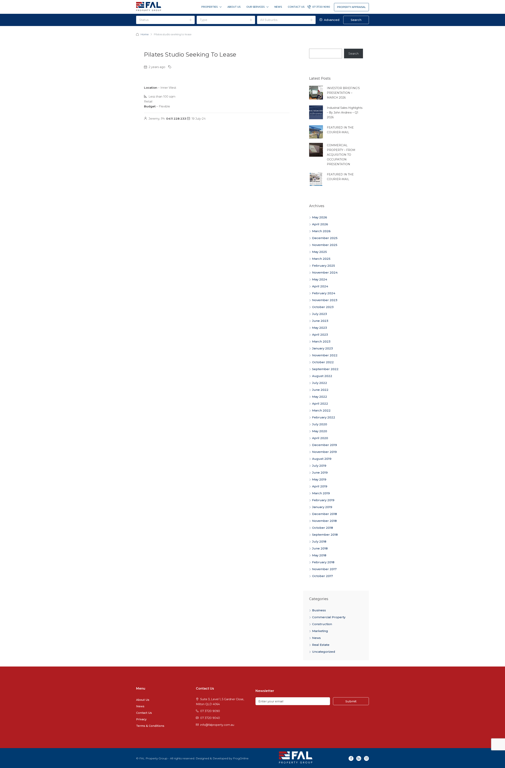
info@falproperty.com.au (217, 725)
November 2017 (324, 569)
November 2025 (324, 245)
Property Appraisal (351, 7)
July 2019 (319, 465)
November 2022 (325, 355)
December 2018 (324, 514)
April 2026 (320, 224)
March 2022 (321, 410)
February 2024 (323, 293)
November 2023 (324, 300)
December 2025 (325, 238)
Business (319, 610)
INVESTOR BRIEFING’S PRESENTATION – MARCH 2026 (343, 92)
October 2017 (322, 576)
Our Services (255, 6)
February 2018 (323, 562)
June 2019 (320, 472)
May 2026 (319, 217)
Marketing (320, 631)
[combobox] (165, 20)
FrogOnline (241, 758)
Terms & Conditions (150, 726)
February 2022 (323, 417)
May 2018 (319, 555)
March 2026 (321, 231)
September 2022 (325, 369)
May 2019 (319, 479)
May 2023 (319, 328)
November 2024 (325, 272)
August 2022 (322, 376)
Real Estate (320, 645)
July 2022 (319, 383)
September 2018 (325, 534)
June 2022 (320, 390)
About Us (233, 6)
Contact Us (296, 6)
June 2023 (320, 321)
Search (356, 20)
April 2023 (320, 334)
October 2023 (323, 307)
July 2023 (319, 314)
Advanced (331, 20)
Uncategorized (323, 651)
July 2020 (319, 424)
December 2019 (324, 445)
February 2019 (323, 500)
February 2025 (323, 265)
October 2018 (322, 528)
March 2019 (321, 493)
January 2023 (322, 348)
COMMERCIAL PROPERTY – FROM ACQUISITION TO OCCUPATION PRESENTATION (341, 154)
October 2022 (323, 362)
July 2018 (319, 541)
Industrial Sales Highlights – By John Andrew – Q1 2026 (344, 112)
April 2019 (319, 486)
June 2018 (320, 548)
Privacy (141, 719)
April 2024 (320, 286)
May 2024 (319, 279)
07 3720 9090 (321, 6)
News (278, 6)
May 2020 (319, 431)
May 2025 (319, 252)
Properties (209, 6)
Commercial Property (328, 617)
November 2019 (324, 452)
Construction (322, 624)
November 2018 (324, 521)
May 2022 (319, 396)
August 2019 (321, 459)
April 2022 (320, 403)
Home (145, 34)
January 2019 (322, 507)
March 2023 (321, 341)
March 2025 (321, 259)
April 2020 (320, 438)
